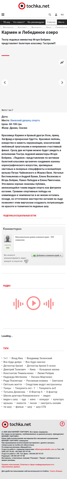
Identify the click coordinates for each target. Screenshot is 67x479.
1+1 (5, 358)
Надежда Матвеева (15, 376)
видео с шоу (10, 399)
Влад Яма (17, 358)
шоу (29, 406)
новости (21, 403)
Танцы (7, 388)
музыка (8, 403)
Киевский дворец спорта (25, 120)
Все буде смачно (35, 362)
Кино (48, 27)
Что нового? (18, 22)
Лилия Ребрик (45, 373)
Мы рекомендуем (36, 22)
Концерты (22, 27)
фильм (20, 406)
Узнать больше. (56, 471)
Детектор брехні (13, 365)
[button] (56, 14)
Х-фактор (51, 391)
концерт (44, 399)
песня (33, 403)
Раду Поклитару (12, 380)
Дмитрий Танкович (14, 369)
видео (46, 395)
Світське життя (12, 384)
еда (24, 399)
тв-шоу (7, 406)
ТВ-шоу (6, 22)
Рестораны (37, 27)
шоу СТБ (41, 406)
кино (33, 399)
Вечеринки (8, 27)
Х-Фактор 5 (35, 391)
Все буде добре (12, 362)
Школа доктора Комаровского (21, 395)
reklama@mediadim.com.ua (46, 449)
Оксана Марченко (41, 376)
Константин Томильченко (18, 373)
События (51, 22)
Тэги (6, 348)
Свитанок (57, 380)
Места (61, 22)
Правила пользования (10, 465)
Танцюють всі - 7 (25, 388)
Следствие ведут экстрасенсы (44, 384)
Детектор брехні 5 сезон (41, 365)
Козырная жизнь (49, 369)
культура (58, 399)
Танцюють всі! (47, 388)
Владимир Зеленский (39, 358)
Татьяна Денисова (14, 391)
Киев (33, 369)
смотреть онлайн (51, 403)
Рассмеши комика (37, 380)
